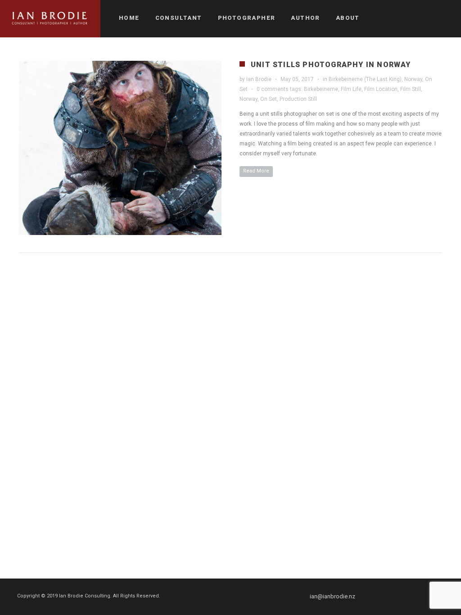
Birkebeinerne (321, 89)
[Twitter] (393, 596)
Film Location (381, 89)
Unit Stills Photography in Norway (331, 64)
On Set (268, 99)
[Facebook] (376, 596)
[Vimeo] (425, 596)
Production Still (298, 99)
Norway (413, 79)
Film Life (351, 89)
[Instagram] (409, 596)
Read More (256, 171)
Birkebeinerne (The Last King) (365, 79)
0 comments (273, 89)
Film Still (410, 89)
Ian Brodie (258, 79)
